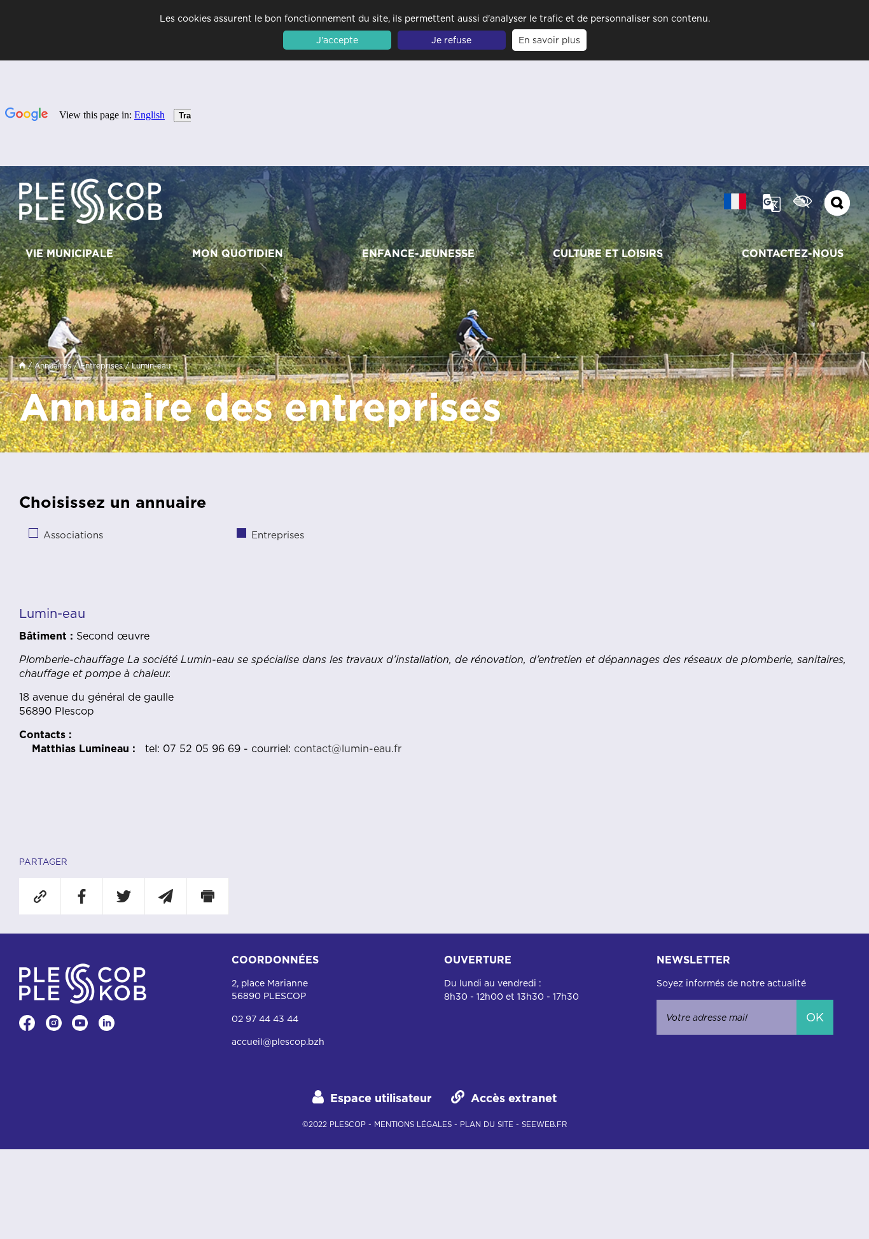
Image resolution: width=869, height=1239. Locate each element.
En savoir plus (549, 40)
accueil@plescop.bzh (278, 1041)
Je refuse (451, 40)
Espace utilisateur (381, 1098)
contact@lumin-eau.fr (347, 748)
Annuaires (52, 365)
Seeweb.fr (544, 1124)
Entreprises (101, 365)
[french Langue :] (735, 201)
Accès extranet (514, 1098)
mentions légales (413, 1124)
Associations (73, 535)
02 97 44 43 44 (265, 1018)
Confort (802, 201)
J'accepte (337, 40)
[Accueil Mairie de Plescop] (90, 203)
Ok (815, 1017)
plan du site (486, 1124)
